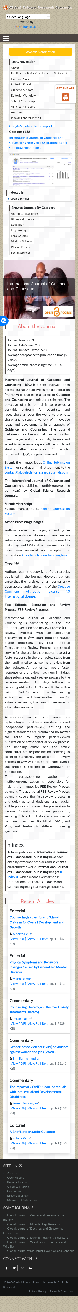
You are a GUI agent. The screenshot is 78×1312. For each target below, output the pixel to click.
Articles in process (23, 106)
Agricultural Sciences (24, 213)
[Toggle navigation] (6, 38)
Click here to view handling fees (44, 555)
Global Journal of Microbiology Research (33, 1224)
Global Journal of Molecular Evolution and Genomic (40, 1250)
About (15, 67)
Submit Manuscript (23, 101)
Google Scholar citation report (30, 126)
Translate (29, 27)
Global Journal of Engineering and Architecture (37, 1237)
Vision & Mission (18, 1186)
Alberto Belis (21, 934)
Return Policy (38, 1291)
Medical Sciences (22, 241)
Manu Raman (21, 978)
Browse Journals (18, 1182)
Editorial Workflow (23, 95)
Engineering (18, 230)
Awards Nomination (40, 52)
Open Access (15, 1177)
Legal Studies (19, 235)
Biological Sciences (23, 219)
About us (13, 1173)
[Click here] (40, 170)
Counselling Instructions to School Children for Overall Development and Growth (37, 922)
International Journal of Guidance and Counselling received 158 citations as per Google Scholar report (38, 142)
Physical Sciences (22, 247)
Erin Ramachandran (26, 1058)
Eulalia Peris (21, 1138)
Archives (16, 112)
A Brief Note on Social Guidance (32, 1131)
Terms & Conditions (62, 1291)
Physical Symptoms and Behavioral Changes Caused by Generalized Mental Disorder (38, 967)
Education (17, 224)
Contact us (14, 1191)
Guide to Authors (22, 90)
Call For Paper (20, 79)
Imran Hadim (21, 1018)
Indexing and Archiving (26, 117)
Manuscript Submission (22, 1200)
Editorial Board (21, 84)
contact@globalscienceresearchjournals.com (36, 472)
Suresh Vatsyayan (25, 1103)
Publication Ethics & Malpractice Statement (39, 73)
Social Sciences (20, 252)
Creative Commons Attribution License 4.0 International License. (37, 591)
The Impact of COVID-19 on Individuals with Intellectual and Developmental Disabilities (38, 1092)
